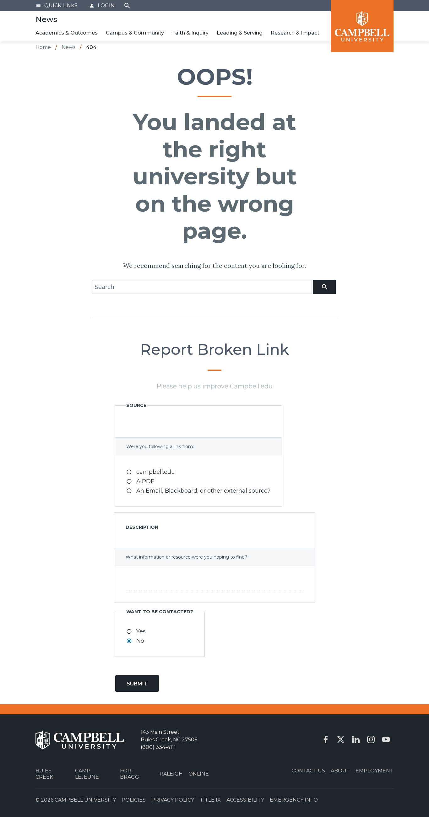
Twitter (340, 739)
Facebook (325, 739)
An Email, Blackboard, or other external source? (203, 490)
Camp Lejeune (87, 774)
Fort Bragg (129, 774)
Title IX (210, 800)
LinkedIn (355, 739)
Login (102, 5)
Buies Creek (44, 774)
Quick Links (56, 5)
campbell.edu (155, 471)
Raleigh (171, 774)
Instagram (370, 739)
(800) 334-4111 (158, 747)
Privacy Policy (172, 800)
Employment (375, 771)
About (340, 771)
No (140, 640)
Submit (137, 684)
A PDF (145, 481)
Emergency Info (294, 800)
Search (127, 5)
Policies (134, 800)
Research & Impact (295, 33)
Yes (141, 631)
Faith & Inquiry (190, 33)
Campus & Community (135, 33)
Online (198, 774)
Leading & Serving (240, 33)
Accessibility (245, 800)
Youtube (386, 739)
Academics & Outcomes (66, 33)
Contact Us (308, 771)
